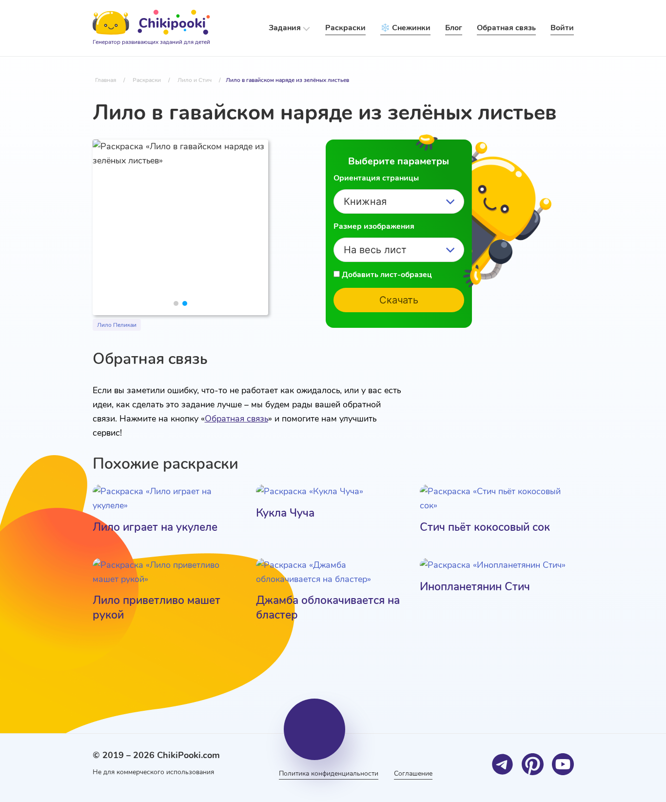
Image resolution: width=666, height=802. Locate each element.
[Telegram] (502, 764)
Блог (453, 27)
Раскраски (345, 27)
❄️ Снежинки (405, 27)
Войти (562, 27)
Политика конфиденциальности (328, 773)
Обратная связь (236, 418)
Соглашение (413, 773)
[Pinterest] (533, 764)
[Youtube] (563, 764)
